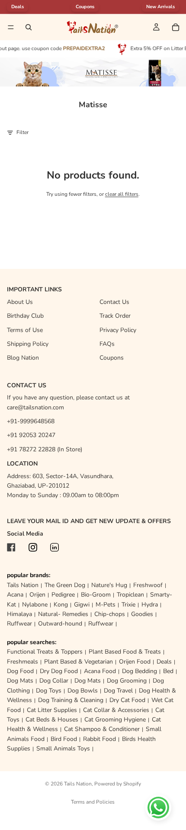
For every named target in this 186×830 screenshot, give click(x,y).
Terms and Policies (93, 801)
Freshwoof (148, 585)
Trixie (128, 604)
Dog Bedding (139, 671)
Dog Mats (20, 681)
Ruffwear (19, 623)
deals (17, 6)
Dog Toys (48, 690)
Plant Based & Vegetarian (78, 662)
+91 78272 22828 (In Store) (44, 449)
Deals (164, 662)
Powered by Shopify (117, 783)
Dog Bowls (82, 690)
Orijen (37, 595)
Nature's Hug (109, 585)
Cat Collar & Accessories (116, 710)
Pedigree (63, 595)
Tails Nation (22, 585)
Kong (61, 604)
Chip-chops (109, 614)
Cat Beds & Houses (52, 719)
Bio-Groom (96, 595)
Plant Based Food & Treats (125, 652)
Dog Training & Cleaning (70, 700)
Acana (15, 595)
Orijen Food (135, 662)
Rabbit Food (99, 739)
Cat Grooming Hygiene (115, 719)
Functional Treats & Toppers (45, 652)
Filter (22, 132)
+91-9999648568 (31, 421)
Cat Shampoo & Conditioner (102, 729)
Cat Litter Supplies (52, 710)
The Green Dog (65, 585)
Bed (168, 671)
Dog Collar (53, 681)
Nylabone (35, 604)
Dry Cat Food (127, 700)
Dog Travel (118, 690)
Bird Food (64, 739)
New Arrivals (160, 6)
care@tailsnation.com (35, 407)
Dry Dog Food (59, 671)
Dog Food (20, 671)
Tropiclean (130, 595)
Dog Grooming (127, 681)
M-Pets (105, 604)
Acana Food (100, 671)
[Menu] (11, 27)
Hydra (149, 604)
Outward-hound (60, 623)
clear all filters (121, 194)
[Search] (28, 27)
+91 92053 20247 (31, 435)
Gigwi (82, 604)
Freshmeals (22, 662)
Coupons (85, 6)
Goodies (142, 614)
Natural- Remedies (63, 614)
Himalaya (19, 614)
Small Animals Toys (63, 748)
